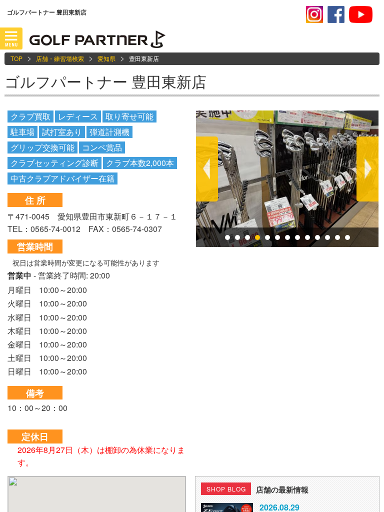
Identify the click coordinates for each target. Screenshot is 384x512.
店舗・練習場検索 (60, 58)
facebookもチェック (336, 14)
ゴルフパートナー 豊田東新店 (105, 81)
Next (367, 169)
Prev (207, 169)
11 (327, 237)
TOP (16, 58)
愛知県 (107, 58)
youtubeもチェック (360, 14)
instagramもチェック (314, 14)
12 (337, 237)
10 (317, 237)
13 (347, 237)
